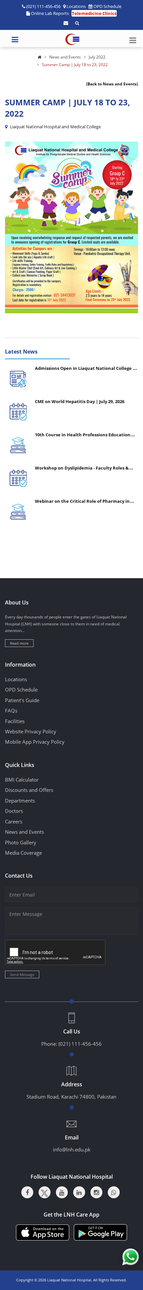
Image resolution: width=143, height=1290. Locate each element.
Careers (13, 821)
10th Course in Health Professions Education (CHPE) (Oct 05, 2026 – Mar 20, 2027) (82, 437)
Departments (20, 800)
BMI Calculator (22, 779)
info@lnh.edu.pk (71, 1149)
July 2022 (97, 57)
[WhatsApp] (114, 1192)
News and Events (65, 57)
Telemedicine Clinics (94, 13)
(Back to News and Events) (112, 84)
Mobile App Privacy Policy (35, 741)
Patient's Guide (22, 700)
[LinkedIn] (79, 1192)
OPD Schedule (107, 6)
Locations (76, 6)
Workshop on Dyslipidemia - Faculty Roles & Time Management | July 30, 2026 (82, 470)
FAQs (11, 710)
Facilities (15, 721)
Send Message (22, 974)
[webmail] (66, 23)
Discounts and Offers (29, 790)
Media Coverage (23, 852)
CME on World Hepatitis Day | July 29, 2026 (79, 401)
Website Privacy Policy (30, 731)
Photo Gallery (20, 842)
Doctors (14, 810)
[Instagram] (96, 1192)
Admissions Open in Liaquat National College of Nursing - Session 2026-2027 (86, 370)
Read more (19, 643)
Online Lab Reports (50, 13)
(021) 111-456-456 (80, 1043)
